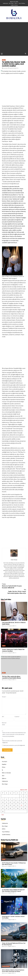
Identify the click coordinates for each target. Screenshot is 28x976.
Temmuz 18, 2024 (11, 679)
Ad (3, 716)
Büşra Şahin (5, 866)
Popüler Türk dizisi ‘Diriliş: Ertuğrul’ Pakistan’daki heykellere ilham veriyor (16, 591)
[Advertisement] (14, 37)
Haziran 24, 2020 (12, 68)
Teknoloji (4, 912)
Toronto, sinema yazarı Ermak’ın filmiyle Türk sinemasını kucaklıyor (13, 650)
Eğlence (3, 59)
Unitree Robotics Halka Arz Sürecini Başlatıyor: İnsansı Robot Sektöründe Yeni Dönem (13, 970)
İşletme (3, 859)
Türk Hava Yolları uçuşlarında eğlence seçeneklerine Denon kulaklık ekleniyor (11, 677)
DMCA (16, 3)
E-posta (17, 716)
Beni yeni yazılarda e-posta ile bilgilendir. (14, 745)
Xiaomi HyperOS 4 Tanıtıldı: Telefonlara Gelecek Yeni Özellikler (13, 917)
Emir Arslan (5, 68)
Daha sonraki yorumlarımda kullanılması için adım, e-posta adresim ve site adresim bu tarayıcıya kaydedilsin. (14, 734)
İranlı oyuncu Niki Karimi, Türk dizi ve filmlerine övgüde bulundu (14, 623)
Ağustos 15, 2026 (11, 866)
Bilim (3, 886)
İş (2, 770)
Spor (3, 775)
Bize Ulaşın (11, 3)
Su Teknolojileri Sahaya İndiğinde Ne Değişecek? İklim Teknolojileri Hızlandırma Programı (13, 890)
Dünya (3, 767)
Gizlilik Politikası (14, 5)
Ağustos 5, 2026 (11, 946)
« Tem (2, 814)
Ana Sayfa (4, 761)
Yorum (4, 696)
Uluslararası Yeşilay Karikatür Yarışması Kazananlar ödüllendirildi (12, 586)
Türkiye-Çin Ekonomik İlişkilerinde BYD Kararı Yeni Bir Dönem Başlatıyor (13, 943)
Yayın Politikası (22, 3)
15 (21, 802)
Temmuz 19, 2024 (11, 652)
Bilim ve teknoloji (6, 772)
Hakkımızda (5, 3)
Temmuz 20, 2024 (11, 625)
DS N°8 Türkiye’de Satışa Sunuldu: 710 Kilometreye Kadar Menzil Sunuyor (14, 863)
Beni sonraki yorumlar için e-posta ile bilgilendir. (12, 741)
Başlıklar (4, 764)
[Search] (25, 53)
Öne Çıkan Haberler (5, 966)
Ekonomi (3, 939)
